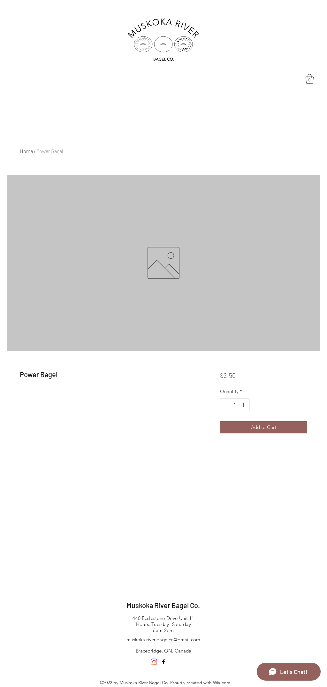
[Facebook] (163, 662)
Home (26, 151)
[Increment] (244, 405)
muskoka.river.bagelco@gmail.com (163, 640)
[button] (310, 79)
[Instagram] (154, 662)
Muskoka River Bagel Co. (163, 605)
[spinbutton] (234, 405)
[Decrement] (225, 405)
